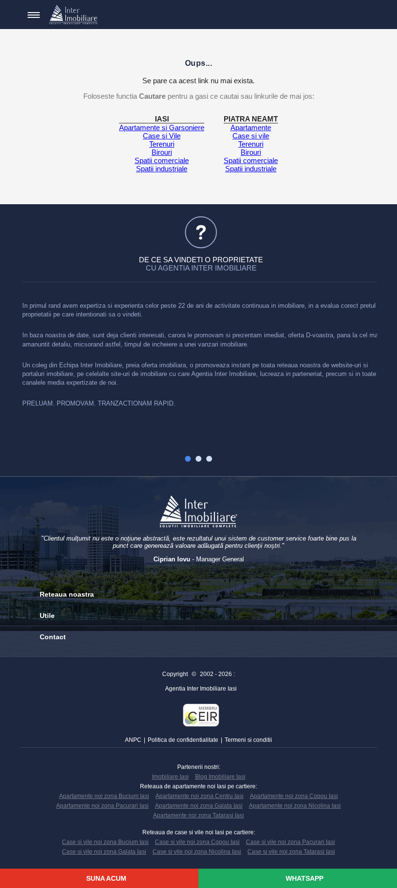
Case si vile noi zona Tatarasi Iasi (291, 851)
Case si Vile (162, 136)
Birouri (162, 152)
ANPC (133, 740)
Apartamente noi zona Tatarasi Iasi (198, 815)
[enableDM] (347, 15)
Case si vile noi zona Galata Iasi (104, 851)
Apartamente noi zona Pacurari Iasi (102, 805)
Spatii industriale (161, 169)
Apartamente (250, 127)
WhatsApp (303, 878)
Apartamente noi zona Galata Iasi (199, 805)
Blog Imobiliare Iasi (220, 776)
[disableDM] (362, 15)
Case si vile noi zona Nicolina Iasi (197, 851)
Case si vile (250, 136)
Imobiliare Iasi (170, 776)
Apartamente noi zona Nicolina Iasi (295, 805)
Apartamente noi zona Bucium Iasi (104, 796)
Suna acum (105, 878)
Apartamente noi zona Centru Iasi (199, 796)
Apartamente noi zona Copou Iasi (294, 796)
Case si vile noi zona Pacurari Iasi (290, 842)
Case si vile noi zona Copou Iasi (197, 842)
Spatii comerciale (162, 160)
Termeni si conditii (248, 740)
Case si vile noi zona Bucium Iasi (105, 842)
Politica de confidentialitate (183, 740)
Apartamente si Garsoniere (161, 127)
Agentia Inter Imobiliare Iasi (201, 688)
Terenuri (161, 144)
